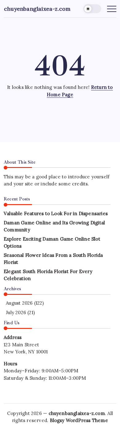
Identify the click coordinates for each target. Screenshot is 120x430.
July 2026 (16, 312)
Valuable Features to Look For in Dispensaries (56, 213)
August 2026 (19, 303)
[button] (92, 8)
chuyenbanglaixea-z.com (37, 8)
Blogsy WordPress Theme (79, 420)
